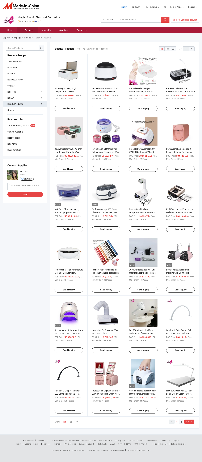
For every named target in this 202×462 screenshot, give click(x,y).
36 (71, 421)
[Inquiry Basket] (165, 6)
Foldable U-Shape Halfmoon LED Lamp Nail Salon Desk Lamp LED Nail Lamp (67, 393)
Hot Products (28, 440)
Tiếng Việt (164, 444)
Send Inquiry (69, 108)
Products (29, 30)
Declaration (131, 450)
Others (10, 110)
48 (77, 421)
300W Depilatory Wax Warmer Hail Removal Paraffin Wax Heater (68, 151)
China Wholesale (89, 440)
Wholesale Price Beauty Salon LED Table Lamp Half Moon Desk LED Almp (179, 333)
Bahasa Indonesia (178, 444)
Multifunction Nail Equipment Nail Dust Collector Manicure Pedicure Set (179, 212)
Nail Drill (11, 73)
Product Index (152, 440)
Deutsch (91, 444)
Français (57, 444)
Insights (176, 440)
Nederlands (102, 444)
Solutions (63, 30)
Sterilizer (11, 85)
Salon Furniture (14, 61)
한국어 (120, 444)
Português (47, 444)
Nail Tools (11, 91)
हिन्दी (136, 444)
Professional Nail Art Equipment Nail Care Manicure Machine (143, 212)
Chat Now (28, 179)
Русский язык (70, 444)
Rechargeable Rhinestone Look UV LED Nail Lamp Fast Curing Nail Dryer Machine (69, 333)
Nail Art (10, 97)
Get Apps (177, 6)
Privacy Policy (145, 450)
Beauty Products (15, 103)
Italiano (82, 444)
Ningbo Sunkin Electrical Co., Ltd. (37, 17)
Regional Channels (136, 440)
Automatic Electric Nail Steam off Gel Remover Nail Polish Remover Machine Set (142, 393)
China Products (43, 440)
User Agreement (117, 450)
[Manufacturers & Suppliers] (22, 5)
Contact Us (82, 30)
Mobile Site (165, 440)
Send (25, 194)
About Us (46, 30)
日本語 (128, 444)
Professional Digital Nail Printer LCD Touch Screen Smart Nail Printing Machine (106, 393)
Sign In (124, 6)
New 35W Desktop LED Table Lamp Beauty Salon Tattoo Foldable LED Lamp (179, 393)
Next (188, 421)
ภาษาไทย (144, 444)
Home (10, 30)
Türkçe (154, 444)
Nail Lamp (12, 67)
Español (36, 444)
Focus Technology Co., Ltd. (82, 450)
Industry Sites (120, 440)
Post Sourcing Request (186, 19)
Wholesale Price (105, 440)
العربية (112, 444)
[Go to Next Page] (191, 49)
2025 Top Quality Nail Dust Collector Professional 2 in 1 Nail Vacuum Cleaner (142, 333)
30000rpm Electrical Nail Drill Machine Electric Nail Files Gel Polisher (142, 272)
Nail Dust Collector (15, 79)
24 (64, 422)
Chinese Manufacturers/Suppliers (65, 440)
